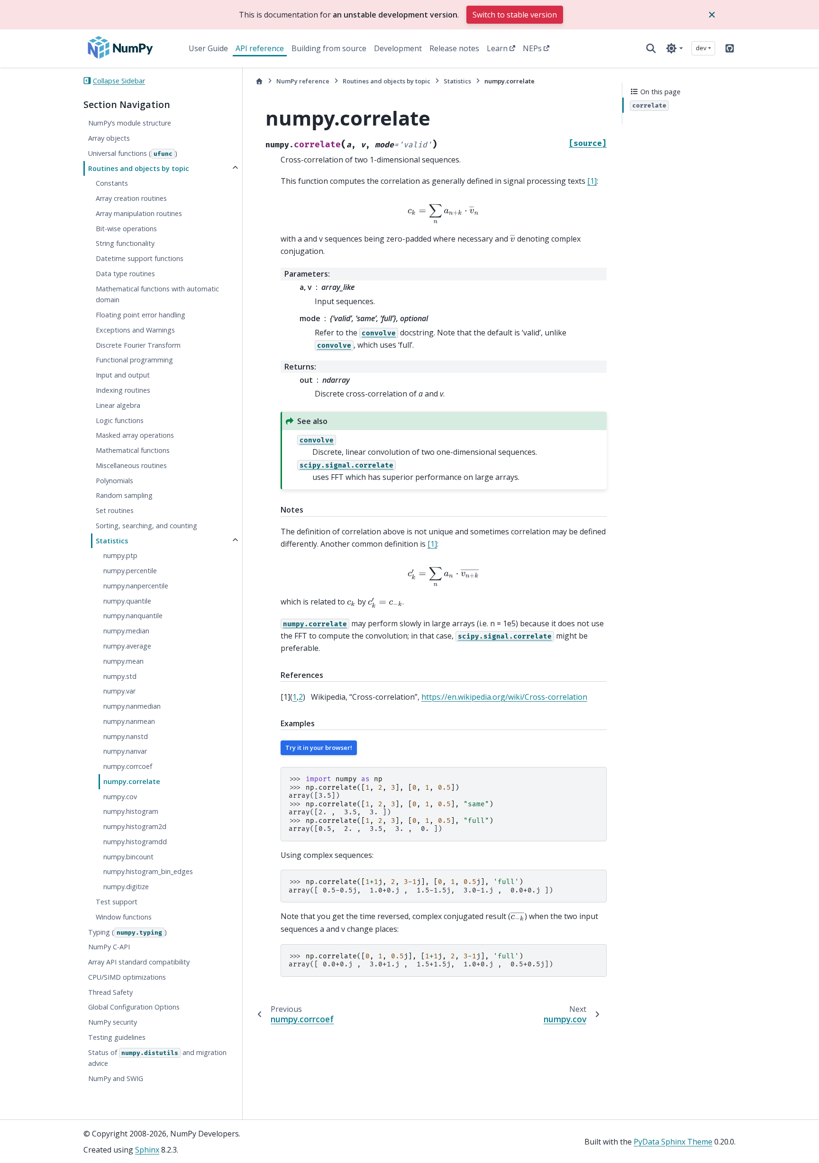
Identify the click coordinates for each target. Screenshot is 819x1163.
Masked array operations (135, 435)
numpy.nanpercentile (135, 585)
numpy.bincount (128, 856)
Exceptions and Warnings (135, 329)
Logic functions (120, 419)
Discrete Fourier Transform (138, 344)
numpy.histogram (130, 811)
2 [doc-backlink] (301, 697)
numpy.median (126, 630)
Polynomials (114, 480)
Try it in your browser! (318, 747)
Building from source (328, 48)
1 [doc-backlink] (294, 697)
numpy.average (127, 645)
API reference (260, 48)
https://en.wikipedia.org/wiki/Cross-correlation (504, 697)
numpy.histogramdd (135, 841)
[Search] (651, 48)
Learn (497, 48)
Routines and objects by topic (138, 167)
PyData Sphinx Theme (673, 1141)
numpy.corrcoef (127, 766)
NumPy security (112, 1022)
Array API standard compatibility (139, 961)
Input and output (123, 374)
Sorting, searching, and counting (146, 525)
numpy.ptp (120, 555)
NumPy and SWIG (115, 1078)
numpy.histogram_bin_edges (148, 871)
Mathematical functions (133, 450)
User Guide (208, 48)
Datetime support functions (139, 258)
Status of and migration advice (157, 1057)
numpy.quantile (127, 600)
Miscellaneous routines (131, 465)
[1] (592, 181)
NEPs (532, 48)
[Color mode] (674, 48)
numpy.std (119, 675)
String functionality (125, 243)
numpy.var (119, 690)
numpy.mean (123, 660)
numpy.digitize (126, 886)
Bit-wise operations (126, 228)
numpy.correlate (131, 781)
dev (701, 48)
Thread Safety (110, 991)
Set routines (115, 510)
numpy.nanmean (129, 721)
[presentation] (443, 214)
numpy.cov (120, 796)
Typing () (127, 931)
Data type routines (125, 273)
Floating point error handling (140, 314)
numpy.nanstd (125, 735)
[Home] (259, 81)
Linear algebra (118, 404)
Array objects (109, 138)
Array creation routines (131, 198)
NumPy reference (302, 81)
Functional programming (134, 359)
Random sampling (124, 495)
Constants (112, 183)
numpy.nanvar (125, 751)
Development (398, 48)
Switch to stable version (515, 14)
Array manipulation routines (139, 212)
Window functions (124, 916)
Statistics (112, 540)
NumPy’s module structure (129, 122)
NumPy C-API (109, 946)
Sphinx (147, 1150)
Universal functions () (132, 152)
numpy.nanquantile (133, 615)
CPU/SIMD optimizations (127, 977)
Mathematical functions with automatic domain (157, 294)
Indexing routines (123, 390)
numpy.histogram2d (134, 826)
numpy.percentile (130, 570)
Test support (116, 901)
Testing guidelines (117, 1037)
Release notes (454, 48)
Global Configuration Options (134, 1006)
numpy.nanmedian (132, 706)
